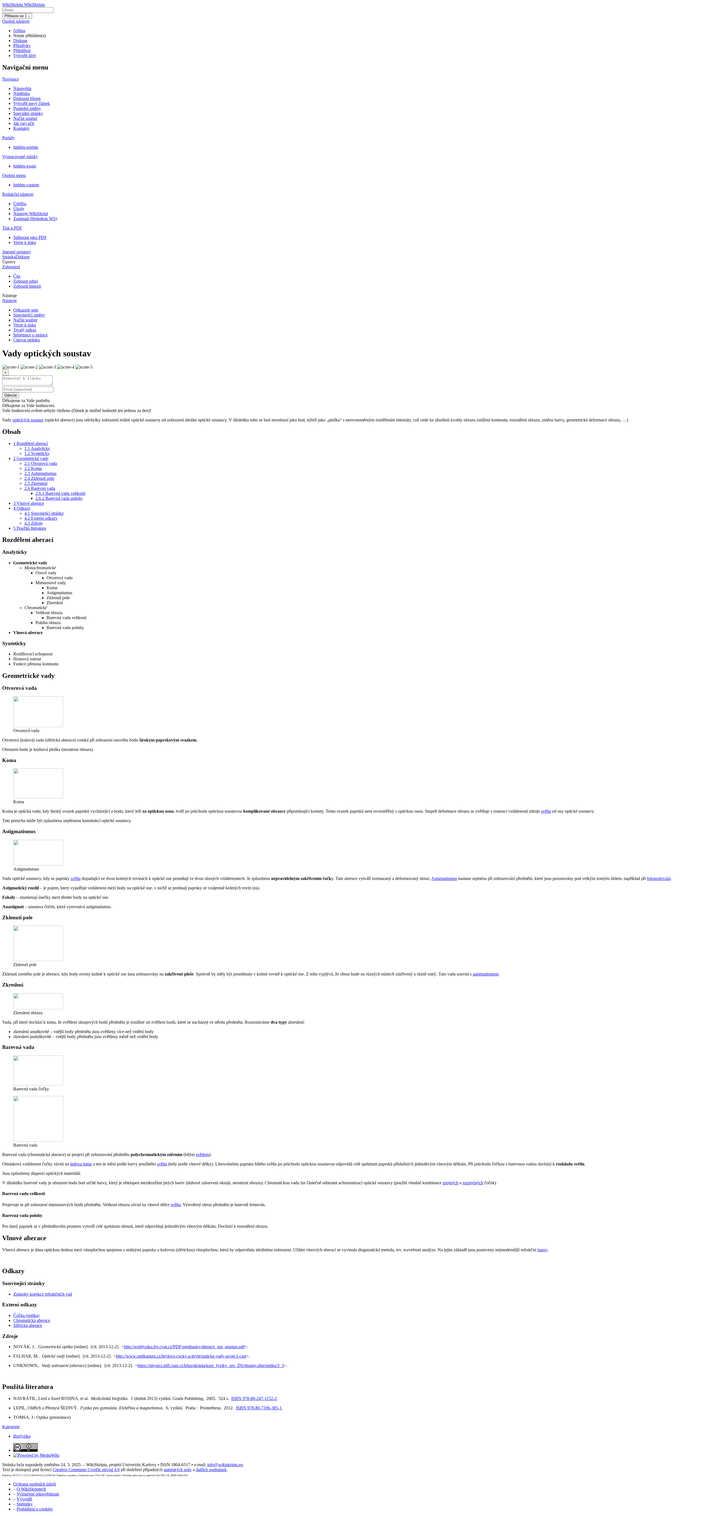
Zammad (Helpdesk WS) (35, 218)
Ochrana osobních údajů (34, 1484)
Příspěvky (22, 45)
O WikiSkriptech (31, 1489)
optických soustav (28, 420)
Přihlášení (21, 50)
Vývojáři (24, 1499)
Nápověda (22, 88)
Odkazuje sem (25, 310)
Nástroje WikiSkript (30, 213)
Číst (16, 276)
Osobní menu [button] (14, 175)
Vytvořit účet (24, 55)
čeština (19, 30)
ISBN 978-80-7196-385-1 (259, 1408)
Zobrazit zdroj (25, 281)
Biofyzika (21, 1436)
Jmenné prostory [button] (16, 251)
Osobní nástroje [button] (16, 21)
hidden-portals (25, 147)
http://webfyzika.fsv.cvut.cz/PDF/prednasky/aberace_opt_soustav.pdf (184, 1346)
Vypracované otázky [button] (20, 156)
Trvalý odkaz (24, 330)
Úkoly (18, 208)
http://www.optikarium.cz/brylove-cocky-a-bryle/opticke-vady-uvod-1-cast (181, 1356)
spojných (450, 1182)
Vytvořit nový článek (31, 103)
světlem (202, 1154)
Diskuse (20, 40)
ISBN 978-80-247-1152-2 (254, 1398)
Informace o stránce (30, 335)
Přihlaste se (14, 16)
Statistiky (25, 1504)
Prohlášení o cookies (35, 1509)
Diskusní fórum (26, 98)
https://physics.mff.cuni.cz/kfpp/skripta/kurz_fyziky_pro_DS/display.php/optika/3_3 (211, 1365)
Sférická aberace (27, 1325)
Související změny (29, 315)
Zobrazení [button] (11, 266)
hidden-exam (24, 166)
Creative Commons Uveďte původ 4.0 (86, 1469)
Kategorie (10, 1426)
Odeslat (10, 395)
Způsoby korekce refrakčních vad (42, 1294)
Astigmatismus (444, 878)
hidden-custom (26, 184)
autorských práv (178, 1469)
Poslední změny (27, 108)
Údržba (19, 203)
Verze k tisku (24, 242)
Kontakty (21, 128)
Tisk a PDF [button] (12, 228)
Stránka (9, 256)
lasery (542, 1249)
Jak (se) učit (23, 123)
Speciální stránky (28, 113)
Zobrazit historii (27, 286)
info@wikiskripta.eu (225, 1464)
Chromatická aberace (31, 1320)
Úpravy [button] (9, 261)
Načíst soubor (25, 118)
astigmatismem (486, 974)
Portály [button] (8, 137)
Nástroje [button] (9, 295)
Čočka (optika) (26, 1315)
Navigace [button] (10, 79)
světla (546, 811)
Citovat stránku (26, 340)
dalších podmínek (211, 1469)
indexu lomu (81, 1164)
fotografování (659, 878)
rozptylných (473, 1182)
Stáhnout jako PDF (30, 237)
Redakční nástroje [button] (18, 194)
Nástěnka (21, 93)
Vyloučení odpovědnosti (38, 1494)
